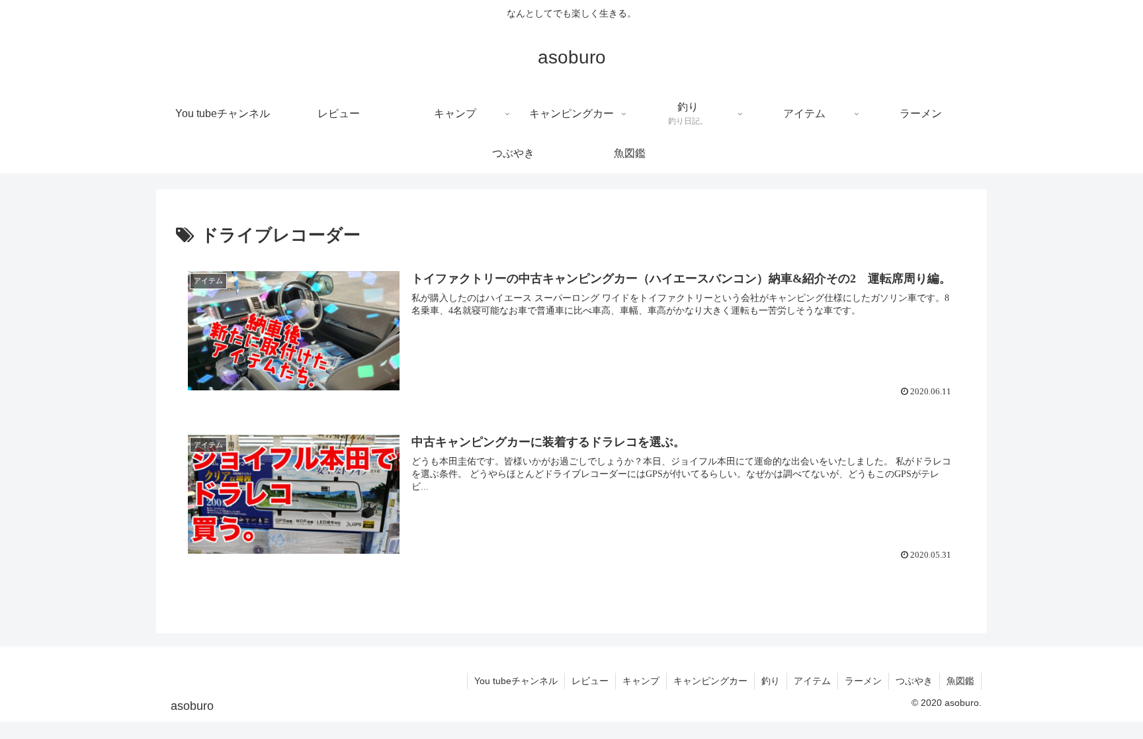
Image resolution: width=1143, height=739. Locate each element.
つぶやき (914, 680)
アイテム (812, 680)
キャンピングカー (710, 680)
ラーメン (863, 680)
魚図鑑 (960, 680)
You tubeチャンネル (516, 680)
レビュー (590, 680)
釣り (770, 680)
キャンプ (640, 680)
